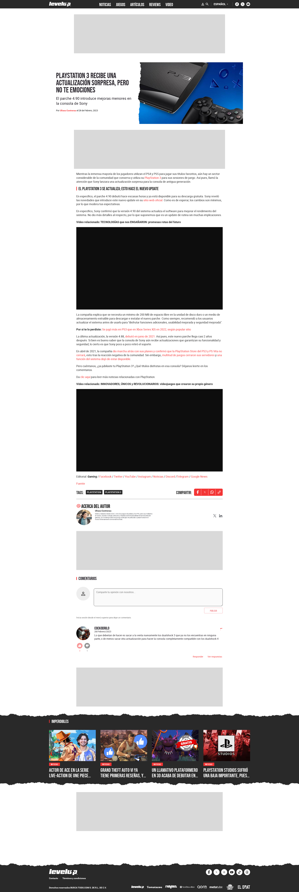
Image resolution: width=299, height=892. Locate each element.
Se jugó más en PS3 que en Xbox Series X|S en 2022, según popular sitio (146, 329)
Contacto (53, 878)
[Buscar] (207, 4)
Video (169, 4)
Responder (198, 656)
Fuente (80, 483)
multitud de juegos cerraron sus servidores (188, 355)
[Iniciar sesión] (202, 4)
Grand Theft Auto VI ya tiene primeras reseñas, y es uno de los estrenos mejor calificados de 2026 (122, 778)
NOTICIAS (105, 4)
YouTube (130, 476)
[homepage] (60, 4)
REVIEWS (155, 4)
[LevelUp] (137, 887)
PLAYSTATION (94, 492)
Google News (199, 476)
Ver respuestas (215, 656)
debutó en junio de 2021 (140, 336)
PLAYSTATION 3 (113, 492)
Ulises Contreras (68, 110)
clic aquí (85, 377)
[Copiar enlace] (219, 492)
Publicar (213, 610)
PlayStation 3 (153, 178)
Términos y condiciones (74, 878)
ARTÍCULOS (137, 4)
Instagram (144, 476)
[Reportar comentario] (220, 630)
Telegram (183, 476)
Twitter (118, 476)
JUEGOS (120, 4)
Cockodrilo (101, 628)
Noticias (158, 476)
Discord (170, 476)
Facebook (105, 476)
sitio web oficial (152, 200)
